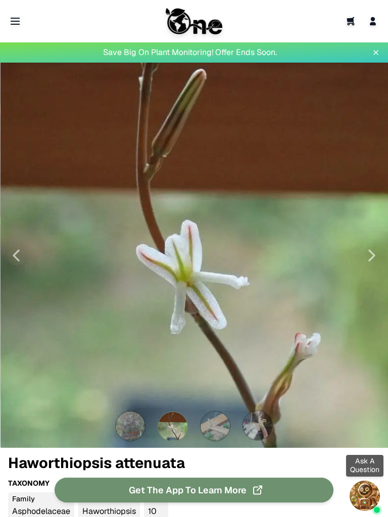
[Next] (372, 255)
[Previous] (16, 255)
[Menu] (15, 21)
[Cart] (351, 21)
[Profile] (373, 21)
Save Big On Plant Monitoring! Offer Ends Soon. (190, 52)
